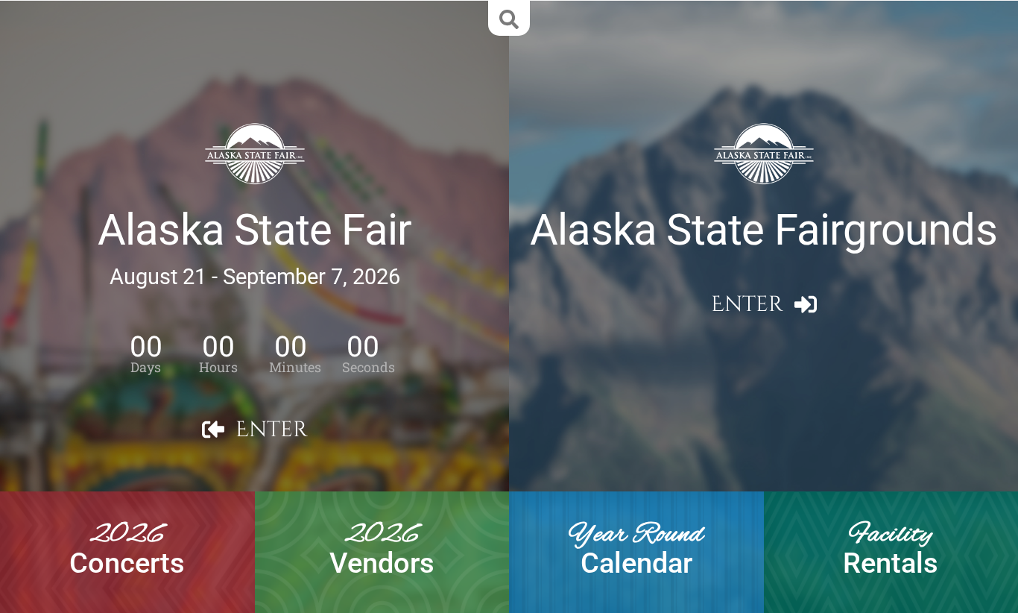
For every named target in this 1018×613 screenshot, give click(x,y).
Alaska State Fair (254, 230)
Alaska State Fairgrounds (763, 230)
